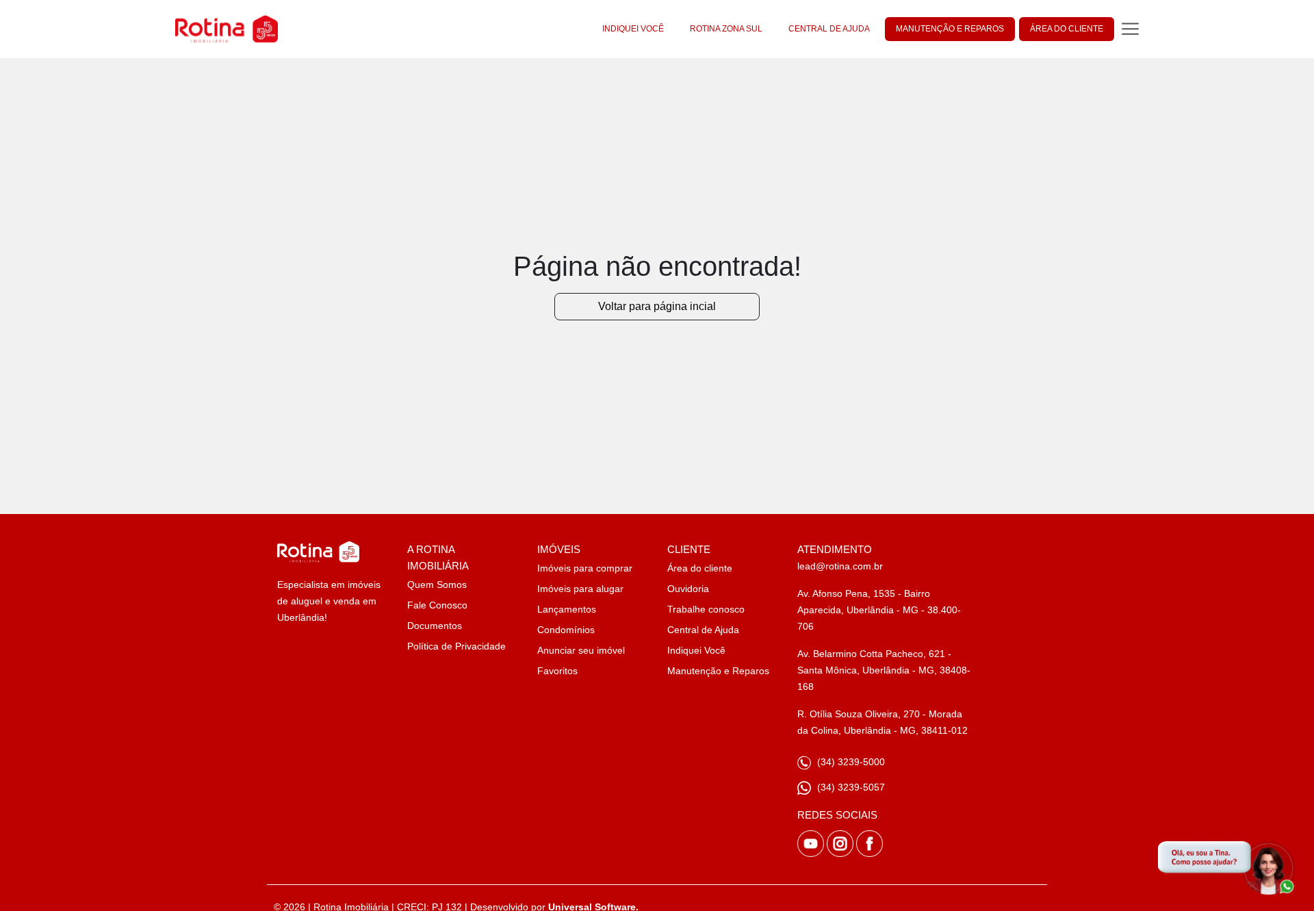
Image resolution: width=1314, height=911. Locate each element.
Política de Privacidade (456, 646)
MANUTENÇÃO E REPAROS (950, 29)
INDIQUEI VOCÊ (633, 29)
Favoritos (557, 670)
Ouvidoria (688, 588)
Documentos (434, 625)
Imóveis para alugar (580, 588)
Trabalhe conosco (706, 609)
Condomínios (566, 629)
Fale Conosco (437, 605)
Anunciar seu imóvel (581, 650)
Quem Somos (437, 584)
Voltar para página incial (657, 306)
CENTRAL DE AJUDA (829, 29)
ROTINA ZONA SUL (726, 29)
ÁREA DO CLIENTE (1066, 29)
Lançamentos (566, 609)
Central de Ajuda (703, 629)
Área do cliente (699, 568)
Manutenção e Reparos (718, 670)
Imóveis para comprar (584, 568)
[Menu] (1130, 29)
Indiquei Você (696, 650)
